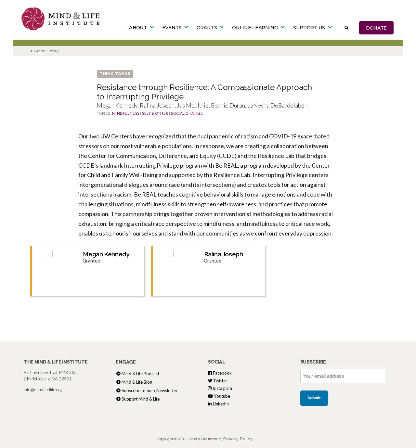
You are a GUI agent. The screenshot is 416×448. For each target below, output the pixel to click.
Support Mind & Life (141, 399)
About (138, 28)
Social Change (187, 113)
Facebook (222, 373)
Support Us (309, 28)
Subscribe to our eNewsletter (149, 390)
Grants (207, 28)
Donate (376, 28)
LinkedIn (220, 403)
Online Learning (255, 28)
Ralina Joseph (223, 254)
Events (171, 28)
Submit (314, 398)
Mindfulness (125, 113)
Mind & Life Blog (137, 382)
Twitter (219, 380)
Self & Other (155, 113)
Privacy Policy (238, 438)
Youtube (221, 396)
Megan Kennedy (106, 254)
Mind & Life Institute (204, 439)
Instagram (222, 388)
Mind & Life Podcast (140, 373)
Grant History (46, 51)
